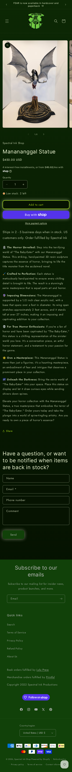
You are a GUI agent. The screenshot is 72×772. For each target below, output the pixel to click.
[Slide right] (44, 134)
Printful (50, 677)
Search (11, 624)
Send (13, 535)
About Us (12, 656)
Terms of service (34, 764)
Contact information (55, 764)
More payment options (36, 223)
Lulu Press (43, 670)
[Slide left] (28, 134)
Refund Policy (15, 648)
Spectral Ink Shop (22, 759)
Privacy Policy (15, 640)
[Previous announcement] (6, 4)
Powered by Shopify (40, 759)
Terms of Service (16, 632)
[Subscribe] (61, 599)
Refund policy (59, 759)
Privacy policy (17, 764)
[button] (7, 21)
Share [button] (9, 431)
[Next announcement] (65, 4)
